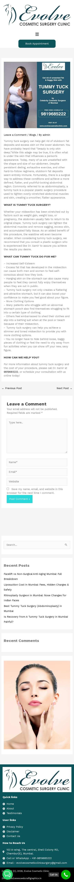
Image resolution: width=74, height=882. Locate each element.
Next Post (64, 388)
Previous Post (12, 388)
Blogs (32, 134)
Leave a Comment (15, 134)
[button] (37, 34)
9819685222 (11, 371)
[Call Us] (66, 874)
